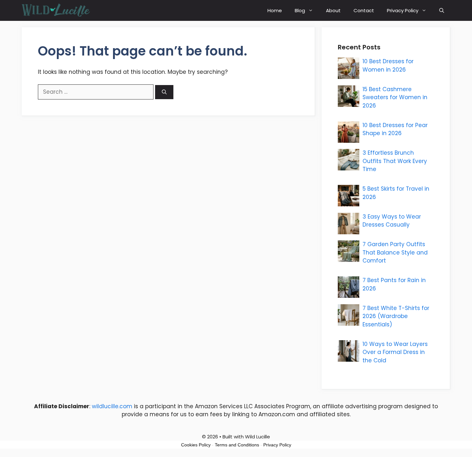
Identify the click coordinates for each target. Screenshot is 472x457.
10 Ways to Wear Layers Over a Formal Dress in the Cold (395, 352)
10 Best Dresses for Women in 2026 (388, 65)
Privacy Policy (402, 10)
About (333, 10)
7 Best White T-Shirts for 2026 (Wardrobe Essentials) (396, 316)
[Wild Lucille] (56, 10)
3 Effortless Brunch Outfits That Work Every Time (395, 161)
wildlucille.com (112, 406)
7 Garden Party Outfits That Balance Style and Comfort (395, 252)
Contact (364, 10)
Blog (300, 10)
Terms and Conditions (237, 444)
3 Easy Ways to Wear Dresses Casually (392, 221)
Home (274, 10)
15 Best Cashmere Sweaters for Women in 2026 (395, 97)
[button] (441, 10)
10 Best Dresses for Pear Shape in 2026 (395, 129)
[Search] (164, 92)
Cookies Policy (196, 444)
